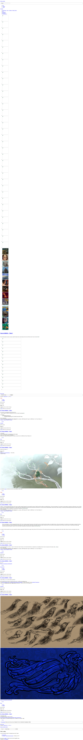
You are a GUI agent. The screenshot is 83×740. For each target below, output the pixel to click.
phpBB (5, 738)
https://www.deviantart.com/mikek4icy (16, 582)
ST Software (6, 739)
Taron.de (1, 419)
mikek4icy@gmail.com (35, 582)
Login (4, 7)
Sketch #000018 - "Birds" (6, 333)
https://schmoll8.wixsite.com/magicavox (15, 717)
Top (3, 11)
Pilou (1, 703)
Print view (3, 12)
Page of (5, 396)
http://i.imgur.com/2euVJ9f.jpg (5, 452)
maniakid (1, 423)
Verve (7, 10)
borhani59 (1, 552)
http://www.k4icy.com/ (5, 582)
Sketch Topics (14, 10)
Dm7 (1, 439)
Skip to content (2, 1)
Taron (1, 492)
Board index (4, 10)
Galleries (10, 10)
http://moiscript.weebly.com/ (4, 717)
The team (3, 735)
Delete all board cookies (9, 735)
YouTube (10, 419)
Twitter (5, 419)
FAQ (3, 5)
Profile (3, 399)
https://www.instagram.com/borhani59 (6, 563)
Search (4, 6)
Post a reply (2, 393)
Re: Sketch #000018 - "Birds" (6, 410)
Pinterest (7, 419)
